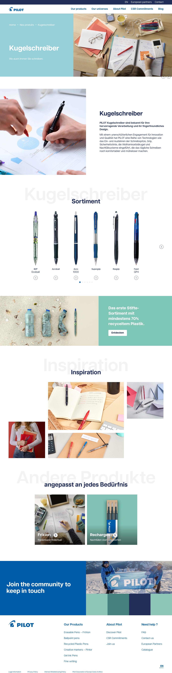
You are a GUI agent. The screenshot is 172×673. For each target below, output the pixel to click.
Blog (160, 9)
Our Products (73, 624)
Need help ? (150, 624)
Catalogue (147, 650)
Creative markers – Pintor (78, 650)
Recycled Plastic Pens (76, 644)
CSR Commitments (142, 9)
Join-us (110, 644)
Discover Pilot (113, 632)
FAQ (144, 632)
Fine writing (70, 661)
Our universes (100, 9)
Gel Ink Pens (71, 655)
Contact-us (148, 638)
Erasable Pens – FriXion (77, 632)
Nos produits (27, 25)
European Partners (152, 644)
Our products (78, 9)
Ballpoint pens (72, 638)
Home (12, 25)
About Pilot (119, 9)
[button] (161, 247)
